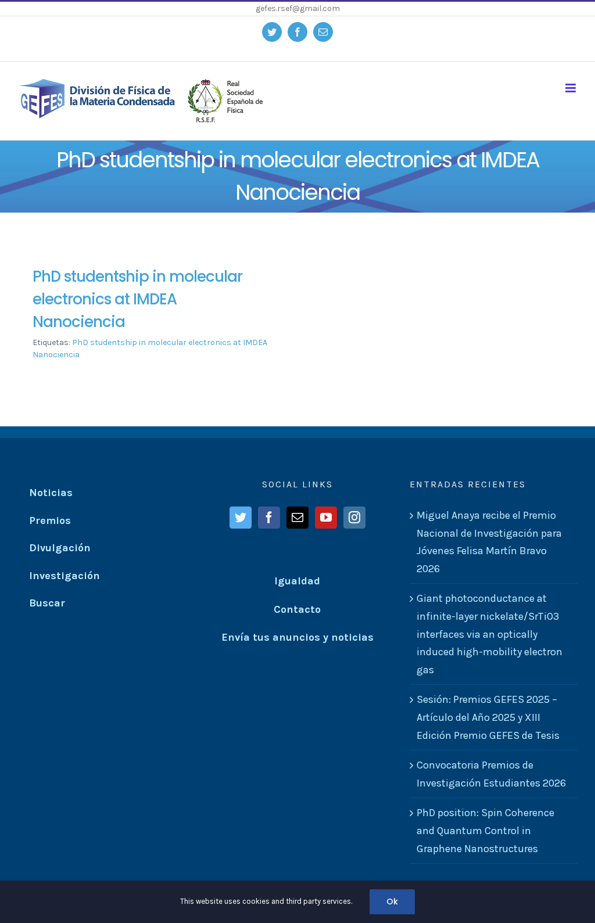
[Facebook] (269, 518)
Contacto (297, 609)
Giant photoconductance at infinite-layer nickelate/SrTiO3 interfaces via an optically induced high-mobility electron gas (489, 634)
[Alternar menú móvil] (571, 88)
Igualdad (297, 580)
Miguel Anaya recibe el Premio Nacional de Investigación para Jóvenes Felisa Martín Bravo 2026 (489, 542)
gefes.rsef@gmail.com (298, 8)
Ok (392, 901)
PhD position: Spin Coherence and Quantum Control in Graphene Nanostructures (485, 830)
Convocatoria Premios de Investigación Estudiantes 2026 (491, 774)
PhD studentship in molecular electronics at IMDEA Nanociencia (137, 299)
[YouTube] (326, 518)
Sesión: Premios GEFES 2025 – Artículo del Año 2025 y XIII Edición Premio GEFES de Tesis (488, 717)
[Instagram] (354, 518)
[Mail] (297, 518)
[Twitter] (241, 518)
